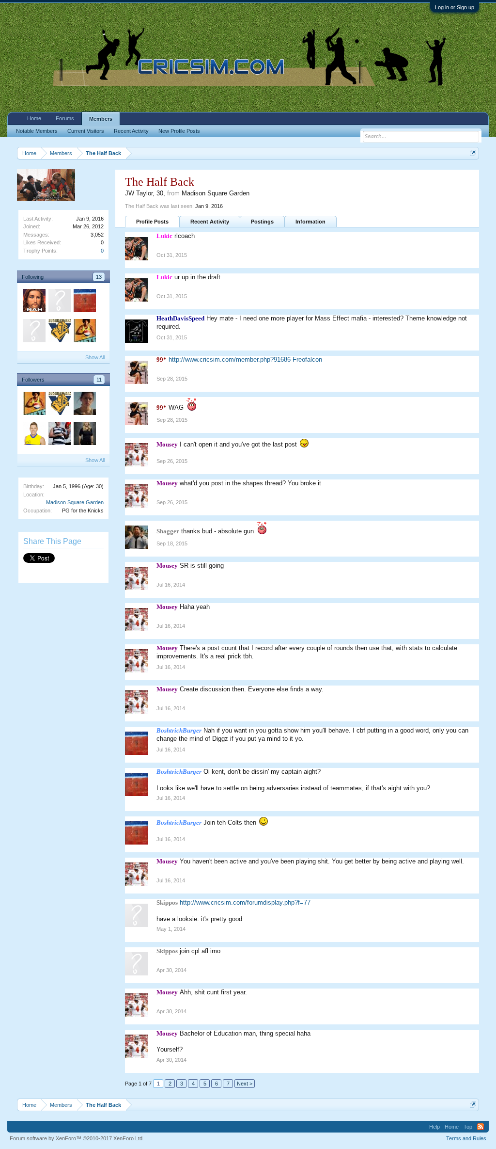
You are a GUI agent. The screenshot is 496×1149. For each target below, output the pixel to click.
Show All (95, 357)
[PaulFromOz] (59, 302)
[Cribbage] (59, 332)
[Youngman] (34, 332)
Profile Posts (152, 221)
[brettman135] (84, 435)
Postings (262, 221)
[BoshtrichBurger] (84, 302)
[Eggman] (34, 302)
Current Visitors (85, 131)
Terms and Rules (466, 1138)
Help (434, 1127)
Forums (65, 118)
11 (99, 380)
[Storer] (34, 435)
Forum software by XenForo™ (77, 1138)
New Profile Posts (179, 131)
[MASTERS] (59, 435)
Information (310, 221)
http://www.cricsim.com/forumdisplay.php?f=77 (245, 902)
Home (34, 118)
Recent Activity (209, 221)
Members (100, 119)
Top (468, 1127)
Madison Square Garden (75, 502)
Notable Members (37, 131)
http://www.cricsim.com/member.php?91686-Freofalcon (245, 359)
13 (99, 277)
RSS (480, 1126)
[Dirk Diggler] (84, 332)
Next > (244, 1083)
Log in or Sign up (454, 7)
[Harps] (84, 405)
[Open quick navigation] (473, 153)
